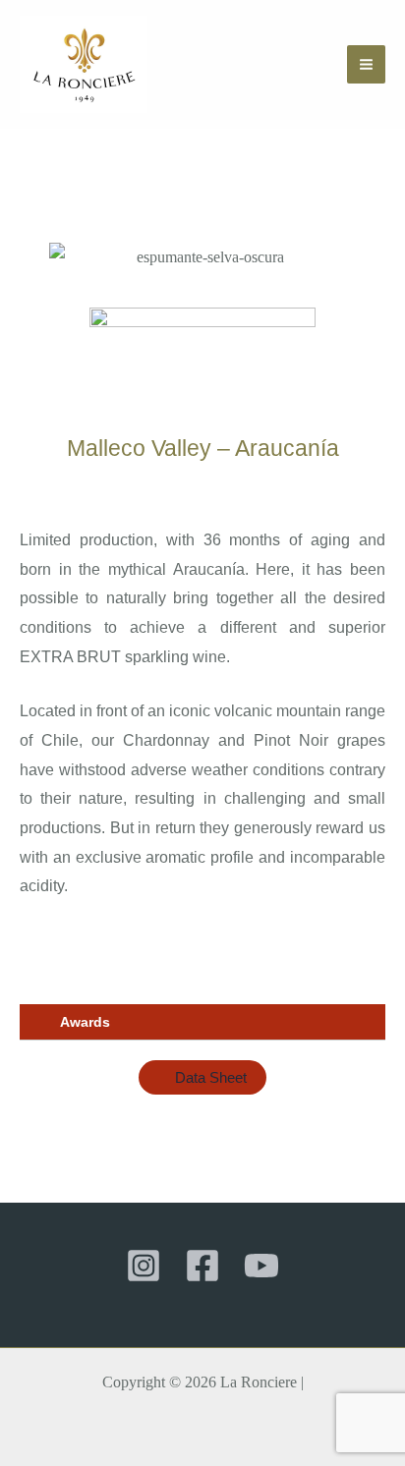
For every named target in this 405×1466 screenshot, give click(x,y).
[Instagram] (143, 1265)
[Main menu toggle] (366, 64)
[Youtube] (261, 1265)
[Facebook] (202, 1265)
